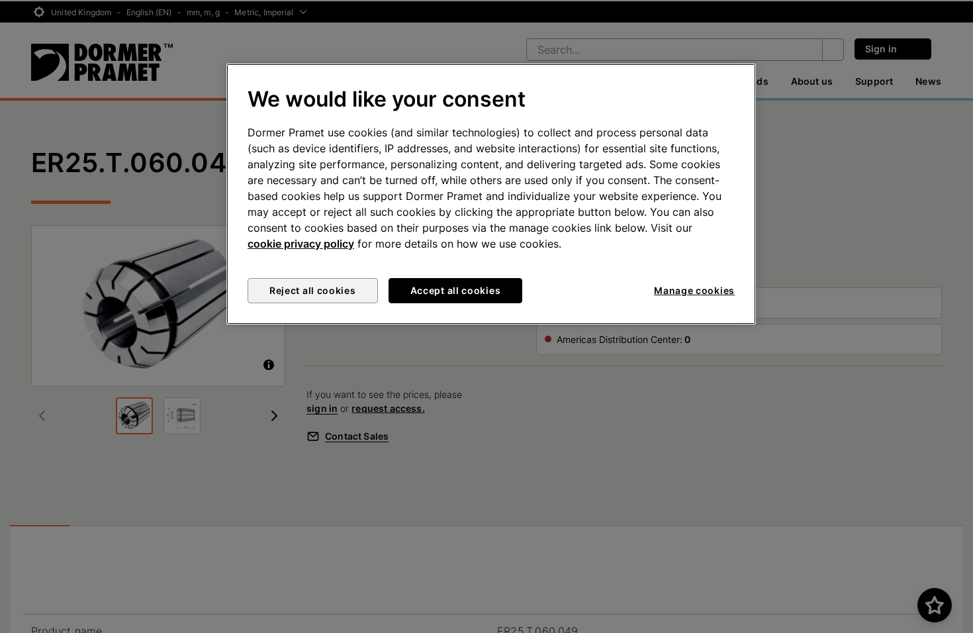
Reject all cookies (312, 290)
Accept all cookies (455, 290)
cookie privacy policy (301, 243)
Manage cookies (694, 290)
